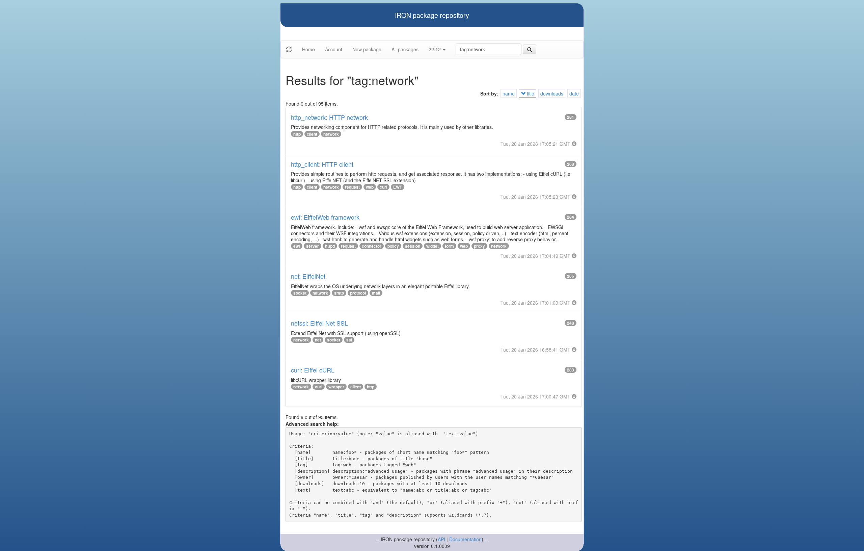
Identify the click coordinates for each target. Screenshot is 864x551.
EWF (397, 187)
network (331, 134)
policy (393, 246)
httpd (330, 246)
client (312, 134)
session (412, 246)
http (297, 134)
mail (376, 293)
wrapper (336, 387)
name (509, 93)
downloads (551, 93)
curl (383, 187)
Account (333, 49)
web (370, 187)
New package (366, 49)
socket (299, 293)
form (449, 246)
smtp (339, 293)
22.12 (435, 49)
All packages (405, 49)
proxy (479, 246)
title (529, 93)
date (574, 93)
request (352, 187)
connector (371, 246)
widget (432, 246)
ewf (296, 246)
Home (308, 49)
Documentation (465, 539)
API (441, 539)
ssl (349, 340)
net (318, 340)
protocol (358, 293)
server (312, 246)
